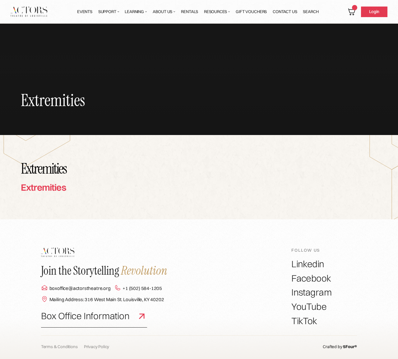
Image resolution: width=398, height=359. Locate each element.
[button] (108, 12)
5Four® (350, 346)
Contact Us (285, 11)
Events (84, 11)
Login (374, 11)
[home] (29, 12)
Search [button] (310, 11)
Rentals (189, 11)
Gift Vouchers (251, 11)
